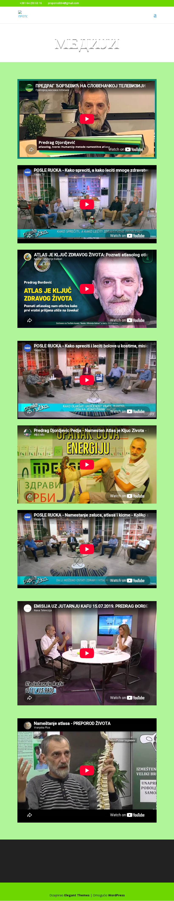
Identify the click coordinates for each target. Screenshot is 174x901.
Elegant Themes (77, 895)
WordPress (116, 895)
